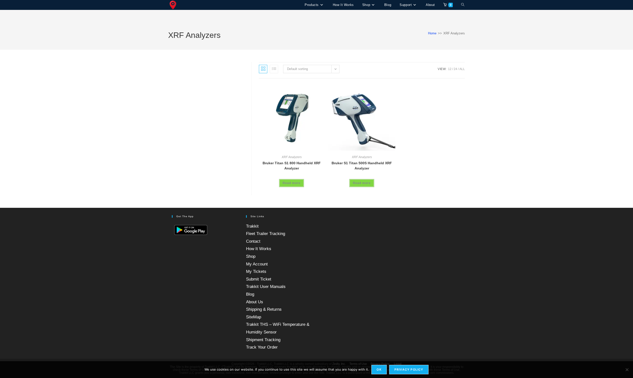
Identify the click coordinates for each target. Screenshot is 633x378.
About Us (254, 302)
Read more (291, 183)
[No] (626, 369)
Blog (250, 294)
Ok (379, 369)
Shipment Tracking (263, 339)
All (462, 69)
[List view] (274, 69)
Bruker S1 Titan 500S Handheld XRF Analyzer (362, 165)
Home (432, 33)
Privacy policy (408, 369)
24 (455, 69)
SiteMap (253, 317)
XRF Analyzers (292, 157)
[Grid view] (263, 69)
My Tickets (256, 271)
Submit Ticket (258, 279)
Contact (253, 241)
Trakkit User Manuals (266, 286)
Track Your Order (262, 347)
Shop (250, 256)
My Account (257, 264)
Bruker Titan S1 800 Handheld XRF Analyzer (292, 165)
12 (450, 69)
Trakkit (252, 226)
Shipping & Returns (264, 309)
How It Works (258, 248)
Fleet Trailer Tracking (265, 233)
